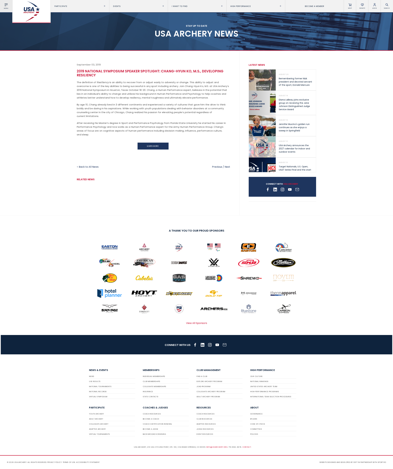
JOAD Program (203, 386)
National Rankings (259, 381)
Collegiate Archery (98, 424)
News (91, 376)
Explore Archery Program (209, 381)
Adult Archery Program (208, 396)
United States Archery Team (263, 386)
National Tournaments (100, 386)
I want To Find (179, 6)
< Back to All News (88, 167)
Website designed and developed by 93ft (338, 462)
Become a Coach (151, 419)
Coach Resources (152, 414)
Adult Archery (96, 419)
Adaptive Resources (206, 424)
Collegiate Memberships (154, 386)
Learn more (153, 146)
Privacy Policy (54, 462)
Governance (256, 414)
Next (227, 167)
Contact (246, 447)
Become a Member (314, 6)
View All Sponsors (196, 323)
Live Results (95, 381)
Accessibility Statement (87, 462)
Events (117, 6)
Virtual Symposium (98, 396)
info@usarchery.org (217, 447)
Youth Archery (96, 414)
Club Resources (204, 419)
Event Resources (204, 434)
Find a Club (201, 376)
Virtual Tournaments (99, 434)
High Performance (240, 6)
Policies (254, 434)
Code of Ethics (257, 424)
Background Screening (154, 434)
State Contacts (150, 396)
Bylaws (253, 419)
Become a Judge (150, 429)
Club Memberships (151, 381)
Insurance (148, 391)
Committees (256, 429)
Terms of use (69, 462)
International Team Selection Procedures (270, 396)
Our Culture (256, 376)
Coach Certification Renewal (157, 424)
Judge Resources (205, 429)
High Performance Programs (264, 391)
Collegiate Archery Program (210, 391)
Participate (60, 6)
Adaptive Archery (97, 429)
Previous (217, 167)
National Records (98, 391)
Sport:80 (382, 462)
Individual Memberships (154, 376)
